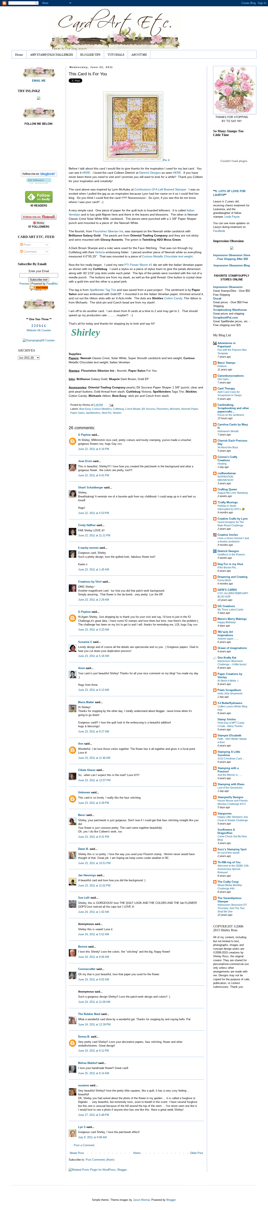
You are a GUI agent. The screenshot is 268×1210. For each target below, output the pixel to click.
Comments (30, 251)
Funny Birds (224, 580)
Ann (80, 743)
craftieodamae (227, 473)
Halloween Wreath (228, 431)
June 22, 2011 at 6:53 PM (93, 513)
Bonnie (82, 946)
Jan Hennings (87, 875)
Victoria (100, 252)
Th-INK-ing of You (229, 862)
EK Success (148, 408)
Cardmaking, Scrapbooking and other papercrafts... (233, 408)
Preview (24, 283)
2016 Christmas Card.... (231, 758)
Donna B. (84, 1036)
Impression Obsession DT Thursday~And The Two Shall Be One (232, 908)
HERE (86, 172)
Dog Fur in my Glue (230, 564)
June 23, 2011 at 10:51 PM (94, 863)
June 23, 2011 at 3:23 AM (93, 629)
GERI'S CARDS (227, 589)
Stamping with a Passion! (228, 770)
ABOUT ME (139, 54)
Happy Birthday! (227, 622)
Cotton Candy (173, 298)
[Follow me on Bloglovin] (39, 175)
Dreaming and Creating (232, 576)
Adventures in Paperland (227, 345)
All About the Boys (228, 447)
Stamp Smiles (227, 719)
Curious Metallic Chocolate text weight (167, 256)
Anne (81, 668)
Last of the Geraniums (230, 787)
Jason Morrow (141, 1199)
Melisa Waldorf (87, 1063)
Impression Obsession (227, 287)
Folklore (222, 366)
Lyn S (82, 1127)
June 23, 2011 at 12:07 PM (94, 780)
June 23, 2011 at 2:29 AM (93, 599)
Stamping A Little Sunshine (229, 753)
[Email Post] (110, 404)
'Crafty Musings (228, 502)
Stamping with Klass (231, 784)
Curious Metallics (102, 408)
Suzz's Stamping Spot (232, 849)
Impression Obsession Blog (232, 265)
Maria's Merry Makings (232, 618)
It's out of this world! (229, 852)
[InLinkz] (38, 98)
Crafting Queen (227, 489)
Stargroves (225, 813)
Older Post (196, 1153)
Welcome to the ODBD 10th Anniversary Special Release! (233, 869)
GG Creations (226, 606)
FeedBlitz (52, 283)
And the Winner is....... (230, 774)
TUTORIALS (116, 54)
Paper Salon (77, 412)
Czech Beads (132, 408)
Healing (222, 463)
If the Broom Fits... (228, 567)
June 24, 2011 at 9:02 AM (93, 979)
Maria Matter (86, 702)
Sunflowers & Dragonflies (226, 831)
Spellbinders (93, 412)
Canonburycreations (231, 375)
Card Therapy (226, 388)
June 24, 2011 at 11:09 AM (94, 1001)
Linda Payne (232, 216)
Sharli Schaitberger (90, 487)
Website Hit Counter (39, 330)
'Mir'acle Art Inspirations (225, 633)
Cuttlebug (118, 408)
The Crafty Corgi (228, 881)
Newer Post (77, 1153)
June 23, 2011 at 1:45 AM (93, 569)
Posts (27, 244)
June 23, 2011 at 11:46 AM (94, 757)
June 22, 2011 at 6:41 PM (93, 475)
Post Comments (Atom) (100, 1159)
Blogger (170, 1199)
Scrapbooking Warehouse (230, 309)
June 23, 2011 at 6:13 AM (93, 689)
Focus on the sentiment (231, 415)
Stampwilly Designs (230, 797)
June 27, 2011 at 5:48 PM (93, 1114)
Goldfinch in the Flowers (231, 554)
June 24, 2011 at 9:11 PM (93, 1050)
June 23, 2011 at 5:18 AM (93, 656)
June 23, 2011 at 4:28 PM (93, 802)
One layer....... (225, 379)
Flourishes (163, 408)
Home (19, 54)
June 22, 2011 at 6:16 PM (93, 449)
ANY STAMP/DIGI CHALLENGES (51, 54)
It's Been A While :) (228, 680)
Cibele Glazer (86, 770)
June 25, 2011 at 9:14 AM (93, 1073)
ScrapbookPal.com (225, 317)
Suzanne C (85, 642)
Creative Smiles (228, 534)
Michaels (175, 408)
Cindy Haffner (87, 525)
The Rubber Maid (89, 1014)
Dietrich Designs (150, 172)
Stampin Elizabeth (229, 735)
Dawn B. (83, 848)
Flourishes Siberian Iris (108, 231)
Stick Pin (106, 412)
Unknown (84, 792)
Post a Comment (84, 1145)
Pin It (166, 160)
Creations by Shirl (90, 581)
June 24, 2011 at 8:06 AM (93, 956)
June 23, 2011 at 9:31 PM (93, 836)
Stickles (117, 412)
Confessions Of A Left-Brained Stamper (160, 189)
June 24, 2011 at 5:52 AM (93, 934)
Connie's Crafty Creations (227, 458)
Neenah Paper (189, 408)
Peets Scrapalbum (229, 690)
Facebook (219, 230)
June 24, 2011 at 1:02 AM (93, 911)
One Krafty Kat (227, 657)
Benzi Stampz (227, 362)
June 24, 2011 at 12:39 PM (94, 1024)
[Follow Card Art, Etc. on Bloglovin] (38, 182)
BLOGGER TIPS (90, 54)
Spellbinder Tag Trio (103, 290)
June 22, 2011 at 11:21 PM (94, 535)
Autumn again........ (228, 638)
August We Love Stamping (233, 492)
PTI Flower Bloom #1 (138, 264)
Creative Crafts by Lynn (233, 518)
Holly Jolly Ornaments (230, 693)
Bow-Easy (85, 408)
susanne (83, 1085)
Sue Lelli (84, 897)
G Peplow (84, 434)
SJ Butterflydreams (230, 703)
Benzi (81, 815)
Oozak (217, 298)
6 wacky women (88, 547)
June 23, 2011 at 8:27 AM (93, 731)
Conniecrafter (86, 969)
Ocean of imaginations (232, 648)
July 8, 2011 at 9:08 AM (92, 1137)
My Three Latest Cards (230, 609)
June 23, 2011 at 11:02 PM (94, 885)
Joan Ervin (85, 461)
